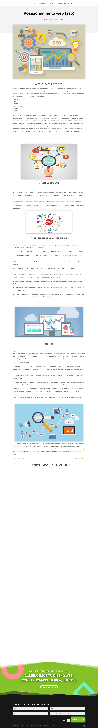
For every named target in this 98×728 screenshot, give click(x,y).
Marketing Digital (42, 3)
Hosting (51, 3)
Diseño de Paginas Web (39, 725)
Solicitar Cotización (78, 719)
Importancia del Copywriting (23, 519)
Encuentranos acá (64, 3)
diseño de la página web (62, 93)
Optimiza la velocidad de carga (24, 581)
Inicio (45, 19)
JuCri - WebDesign (21, 522)
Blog (56, 3)
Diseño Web (32, 3)
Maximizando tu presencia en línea (25, 642)
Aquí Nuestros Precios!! (49, 687)
